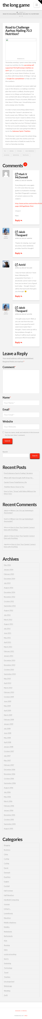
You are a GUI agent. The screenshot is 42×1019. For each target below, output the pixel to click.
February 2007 (9, 765)
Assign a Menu (21, 1010)
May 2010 (7, 679)
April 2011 (7, 642)
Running (7, 945)
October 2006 (9, 778)
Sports (6, 959)
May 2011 (7, 638)
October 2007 (9, 751)
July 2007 (7, 756)
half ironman (29, 151)
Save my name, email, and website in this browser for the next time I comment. (22, 433)
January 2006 (8, 810)
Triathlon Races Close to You (14, 487)
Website (8, 421)
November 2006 (9, 774)
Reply (18, 220)
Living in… (7, 909)
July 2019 (7, 583)
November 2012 (9, 597)
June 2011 (7, 633)
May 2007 (7, 760)
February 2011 (9, 651)
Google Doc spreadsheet (15, 78)
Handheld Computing (11, 900)
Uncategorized (9, 981)
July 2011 (7, 629)
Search (5, 452)
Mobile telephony (10, 922)
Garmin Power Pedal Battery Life (15, 482)
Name (7, 397)
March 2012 (8, 619)
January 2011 (8, 656)
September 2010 (10, 674)
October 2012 (9, 601)
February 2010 (9, 692)
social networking (10, 954)
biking (12, 151)
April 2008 (7, 742)
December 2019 (9, 579)
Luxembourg (8, 913)
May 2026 (7, 565)
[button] (37, 4)
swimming (16, 155)
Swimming (7, 963)
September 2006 (10, 783)
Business (7, 850)
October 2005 (9, 819)
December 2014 (9, 592)
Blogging (7, 845)
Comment (9, 367)
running (6, 155)
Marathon (7, 918)
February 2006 (9, 806)
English (6, 882)
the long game (16, 4)
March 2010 (8, 688)
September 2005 (10, 824)
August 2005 (8, 828)
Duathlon (7, 877)
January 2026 (8, 570)
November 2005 (9, 815)
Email (6, 409)
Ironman (7, 904)
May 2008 (7, 738)
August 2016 (8, 588)
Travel (6, 972)
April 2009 (7, 710)
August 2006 (8, 788)
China (6, 854)
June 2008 (7, 733)
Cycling (19, 151)
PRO (26, 1015)
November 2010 (9, 665)
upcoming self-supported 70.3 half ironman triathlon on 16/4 (19, 67)
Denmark (7, 872)
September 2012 (10, 606)
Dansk (6, 868)
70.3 (5, 151)
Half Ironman (8, 891)
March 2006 (8, 801)
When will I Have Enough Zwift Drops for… (18, 478)
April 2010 (7, 683)
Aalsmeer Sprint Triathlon (21, 131)
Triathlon (26, 155)
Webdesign (8, 986)
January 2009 (8, 724)
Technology (8, 968)
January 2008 (8, 747)
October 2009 (9, 697)
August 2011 (8, 624)
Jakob (6, 510)
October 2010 (9, 669)
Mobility (7, 927)
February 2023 (9, 574)
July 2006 (7, 792)
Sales (6, 950)
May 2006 (7, 797)
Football (7, 886)
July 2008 (7, 729)
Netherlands (8, 936)
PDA (5, 941)
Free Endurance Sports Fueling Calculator (18, 473)
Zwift (6, 995)
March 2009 (8, 715)
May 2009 (7, 706)
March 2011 (8, 647)
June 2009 (7, 701)
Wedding (7, 991)
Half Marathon (9, 895)
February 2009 (9, 719)
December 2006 (9, 769)
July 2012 (7, 615)
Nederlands (8, 931)
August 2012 (8, 610)
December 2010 (9, 660)
